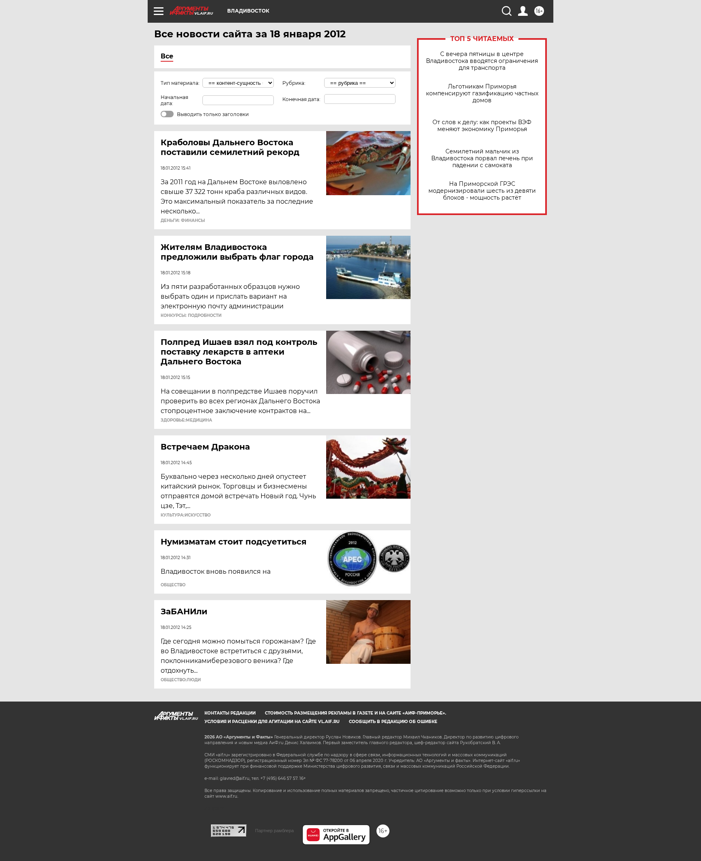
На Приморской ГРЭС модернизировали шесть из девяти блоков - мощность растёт (482, 191)
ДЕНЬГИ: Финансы (183, 221)
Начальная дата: (174, 100)
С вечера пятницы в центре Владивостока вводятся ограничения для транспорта (482, 61)
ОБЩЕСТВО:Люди (181, 680)
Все (167, 56)
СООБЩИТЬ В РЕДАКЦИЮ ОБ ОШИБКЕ (393, 721)
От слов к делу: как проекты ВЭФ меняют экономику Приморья (481, 126)
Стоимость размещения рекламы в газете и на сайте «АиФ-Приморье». (355, 713)
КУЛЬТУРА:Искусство (186, 515)
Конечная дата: (301, 99)
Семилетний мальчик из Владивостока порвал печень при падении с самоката (482, 158)
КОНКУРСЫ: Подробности (191, 316)
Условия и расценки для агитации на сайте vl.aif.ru (272, 721)
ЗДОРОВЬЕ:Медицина (186, 420)
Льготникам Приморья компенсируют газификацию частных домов (482, 93)
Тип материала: (180, 83)
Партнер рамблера (274, 830)
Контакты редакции (230, 713)
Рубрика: (293, 83)
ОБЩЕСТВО (173, 585)
